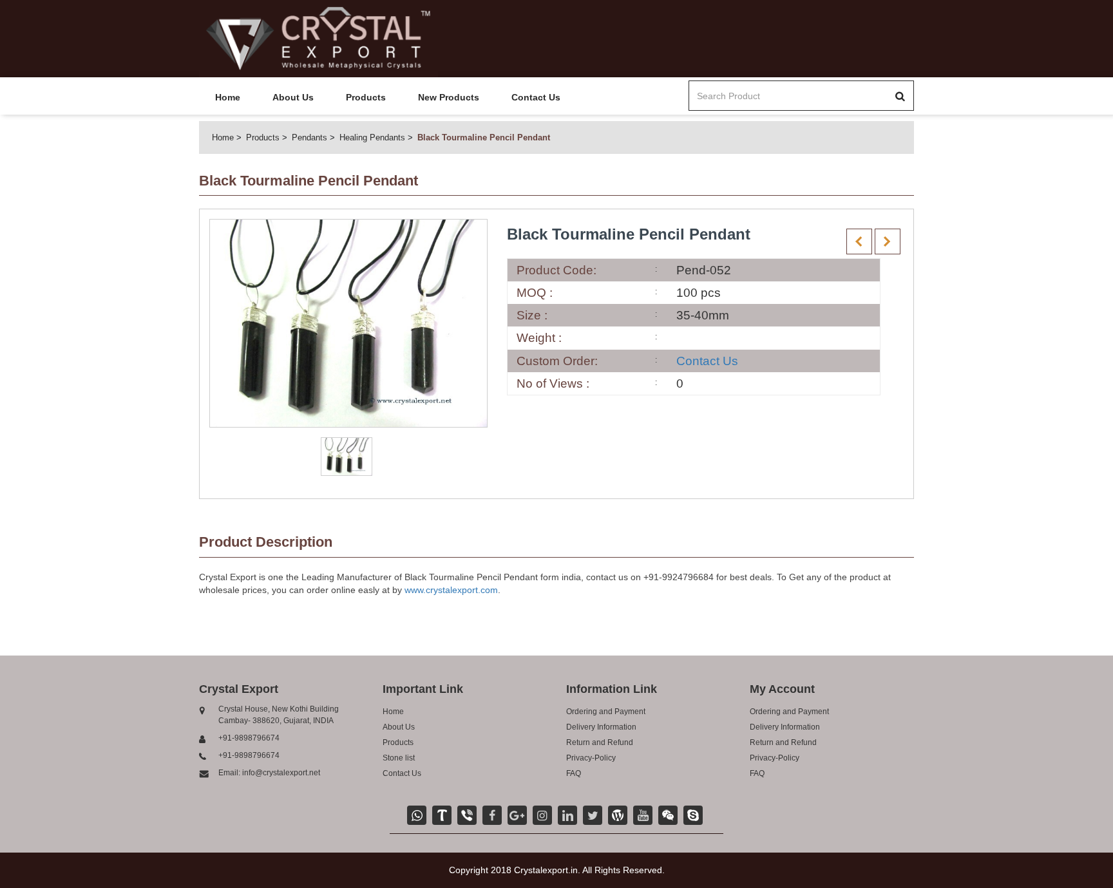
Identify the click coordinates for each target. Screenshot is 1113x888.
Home (227, 97)
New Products (448, 97)
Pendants (309, 137)
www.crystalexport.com (451, 590)
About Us (293, 97)
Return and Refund (599, 742)
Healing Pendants (372, 137)
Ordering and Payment (605, 711)
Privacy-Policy (591, 757)
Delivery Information (601, 727)
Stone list (399, 757)
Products (366, 97)
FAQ (573, 773)
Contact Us (535, 97)
